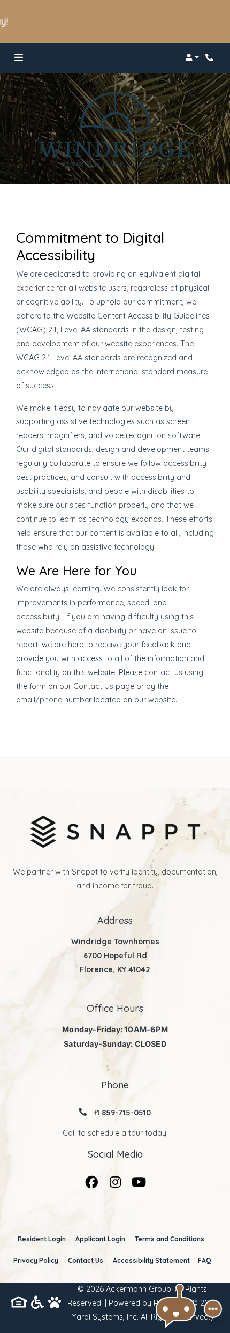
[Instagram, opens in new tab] (115, 1179)
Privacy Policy (35, 1260)
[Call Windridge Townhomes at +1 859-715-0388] (210, 57)
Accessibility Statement (151, 1260)
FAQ (204, 1260)
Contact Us (85, 1260)
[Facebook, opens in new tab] (91, 1179)
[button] (192, 57)
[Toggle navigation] (19, 57)
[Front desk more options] (213, 1309)
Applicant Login (100, 1238)
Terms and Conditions (169, 1238)
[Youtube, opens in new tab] (138, 1179)
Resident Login (42, 1238)
